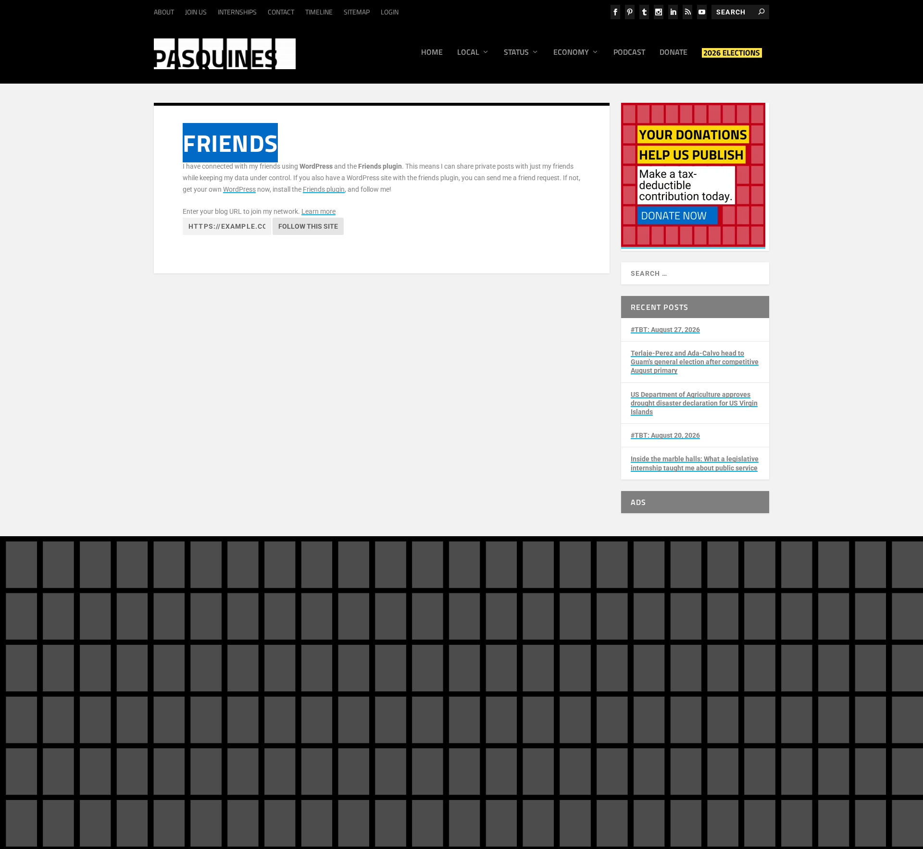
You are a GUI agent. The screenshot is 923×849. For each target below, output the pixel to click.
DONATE (513, 645)
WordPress (239, 189)
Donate (673, 53)
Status (516, 53)
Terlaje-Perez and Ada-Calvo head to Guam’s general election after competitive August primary (695, 361)
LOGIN (390, 12)
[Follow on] (682, 670)
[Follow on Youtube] (740, 651)
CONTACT (281, 12)
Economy (571, 53)
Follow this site (308, 226)
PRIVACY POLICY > (320, 710)
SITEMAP (357, 12)
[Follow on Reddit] (663, 670)
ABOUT (164, 12)
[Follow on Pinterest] (644, 670)
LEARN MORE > (194, 710)
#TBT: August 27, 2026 (665, 329)
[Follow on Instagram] (663, 651)
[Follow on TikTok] (721, 651)
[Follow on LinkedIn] (702, 651)
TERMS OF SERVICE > (254, 710)
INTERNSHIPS (237, 12)
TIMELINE (319, 12)
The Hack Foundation (306, 760)
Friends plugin (324, 189)
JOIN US (196, 12)
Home (432, 53)
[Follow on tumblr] (682, 651)
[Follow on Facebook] (644, 651)
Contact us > (506, 695)
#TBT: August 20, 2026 (665, 435)
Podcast (629, 53)
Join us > (500, 673)
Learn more (318, 211)
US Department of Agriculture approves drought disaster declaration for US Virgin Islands (694, 403)
